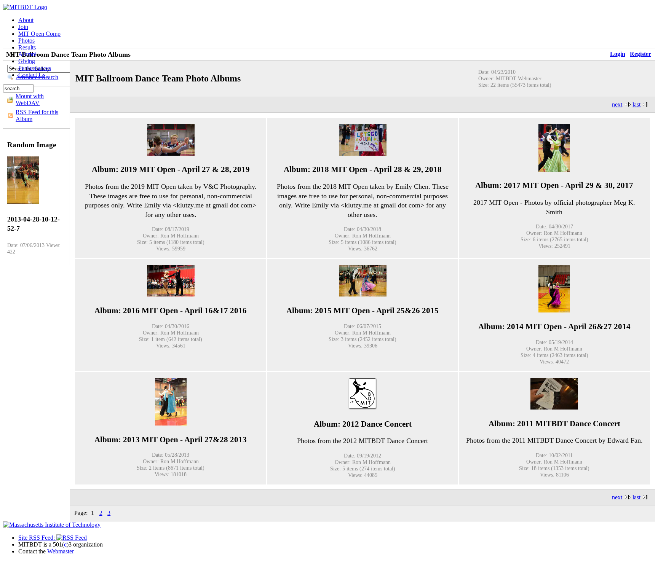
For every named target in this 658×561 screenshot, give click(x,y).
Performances (34, 68)
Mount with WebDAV (30, 99)
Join (23, 27)
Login (617, 54)
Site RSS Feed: (37, 537)
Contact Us (31, 75)
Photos (26, 40)
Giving (26, 61)
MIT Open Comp (39, 33)
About (26, 20)
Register (640, 54)
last (636, 104)
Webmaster (60, 551)
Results (27, 47)
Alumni (27, 54)
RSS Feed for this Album (37, 115)
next (617, 104)
